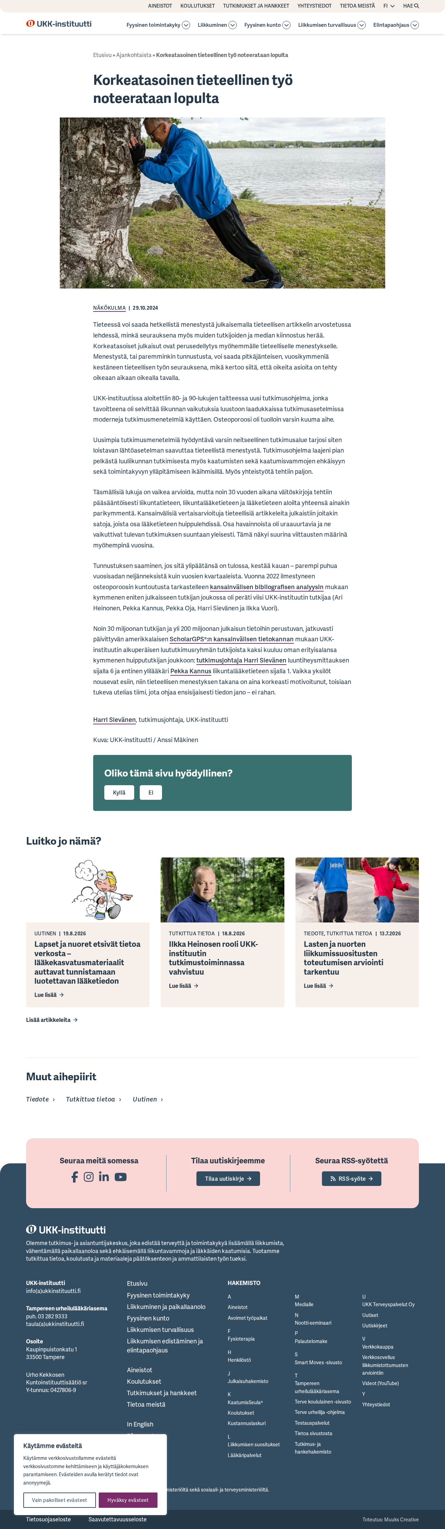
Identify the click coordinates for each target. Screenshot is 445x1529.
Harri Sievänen (114, 719)
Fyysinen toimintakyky (153, 25)
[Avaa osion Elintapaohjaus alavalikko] (415, 25)
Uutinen (145, 1099)
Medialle (304, 1304)
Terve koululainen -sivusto (323, 1401)
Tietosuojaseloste (48, 1519)
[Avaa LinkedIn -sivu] (104, 1176)
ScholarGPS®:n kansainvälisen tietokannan (232, 639)
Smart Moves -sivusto (318, 1362)
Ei (150, 792)
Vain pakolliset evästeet (59, 1500)
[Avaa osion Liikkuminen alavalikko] (232, 25)
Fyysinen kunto (262, 25)
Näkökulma (109, 307)
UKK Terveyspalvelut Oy (388, 1304)
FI (385, 6)
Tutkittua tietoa (90, 1099)
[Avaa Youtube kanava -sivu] (120, 1176)
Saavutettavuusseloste (118, 1519)
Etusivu (102, 55)
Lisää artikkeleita (48, 1020)
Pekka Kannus (190, 671)
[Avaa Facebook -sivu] (74, 1176)
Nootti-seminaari (313, 1322)
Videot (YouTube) (380, 1383)
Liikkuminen (212, 25)
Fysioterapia (241, 1338)
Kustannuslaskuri (247, 1423)
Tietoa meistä (357, 6)
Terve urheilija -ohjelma (320, 1412)
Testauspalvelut (312, 1423)
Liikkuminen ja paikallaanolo (166, 1306)
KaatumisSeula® (245, 1402)
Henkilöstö (239, 1360)
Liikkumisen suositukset (254, 1444)
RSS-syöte (352, 1178)
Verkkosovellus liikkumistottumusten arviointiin (385, 1365)
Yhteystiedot (315, 6)
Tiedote (37, 1099)
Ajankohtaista (134, 55)
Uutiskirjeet (374, 1325)
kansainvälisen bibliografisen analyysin (267, 587)
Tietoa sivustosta (313, 1433)
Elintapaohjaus (391, 25)
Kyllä (119, 792)
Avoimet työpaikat (247, 1318)
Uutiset (370, 1315)
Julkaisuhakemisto (248, 1381)
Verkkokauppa (378, 1346)
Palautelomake (311, 1341)
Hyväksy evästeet (127, 1500)
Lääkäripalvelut (244, 1455)
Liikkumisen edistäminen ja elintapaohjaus (165, 1345)
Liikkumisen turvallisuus (327, 25)
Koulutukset (197, 6)
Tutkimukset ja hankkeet (256, 6)
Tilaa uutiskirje (224, 1178)
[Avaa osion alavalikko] (186, 25)
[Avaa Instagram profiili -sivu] (89, 1176)
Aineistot (160, 6)
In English (140, 1424)
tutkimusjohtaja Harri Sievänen (241, 660)
